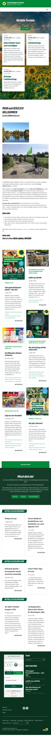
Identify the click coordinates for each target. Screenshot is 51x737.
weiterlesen (18, 321)
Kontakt (15, 496)
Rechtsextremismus (17, 312)
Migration (34, 377)
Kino (30, 377)
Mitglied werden (33, 496)
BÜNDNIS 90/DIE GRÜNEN (14, 4)
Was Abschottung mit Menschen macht (33, 688)
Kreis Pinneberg (32, 443)
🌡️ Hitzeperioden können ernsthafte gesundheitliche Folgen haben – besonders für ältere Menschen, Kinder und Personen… (36, 581)
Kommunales (42, 447)
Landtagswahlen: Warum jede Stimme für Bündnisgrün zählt (36, 609)
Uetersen (7, 314)
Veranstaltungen (39, 374)
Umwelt (41, 300)
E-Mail (24, 229)
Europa (36, 372)
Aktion (30, 300)
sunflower (13, 729)
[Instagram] (27, 708)
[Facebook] (24, 708)
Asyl (30, 375)
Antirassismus (31, 372)
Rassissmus (13, 443)
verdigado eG (25, 729)
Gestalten (37, 447)
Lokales (33, 300)
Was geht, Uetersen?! (36, 423)
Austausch (15, 316)
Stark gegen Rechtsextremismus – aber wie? (13, 288)
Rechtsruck (19, 443)
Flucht (37, 375)
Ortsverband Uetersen (15, 3)
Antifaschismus (8, 316)
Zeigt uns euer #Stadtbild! (13, 415)
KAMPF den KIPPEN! (35, 278)
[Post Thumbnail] (13, 264)
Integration (42, 375)
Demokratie (7, 443)
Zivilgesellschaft (11, 317)
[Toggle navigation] (47, 9)
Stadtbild (7, 445)
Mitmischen (35, 449)
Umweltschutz (36, 302)
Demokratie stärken (9, 312)
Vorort (41, 449)
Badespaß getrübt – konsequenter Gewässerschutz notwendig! (13, 571)
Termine (23, 496)
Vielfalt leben (11, 381)
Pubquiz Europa (11, 518)
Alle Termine (25, 28)
